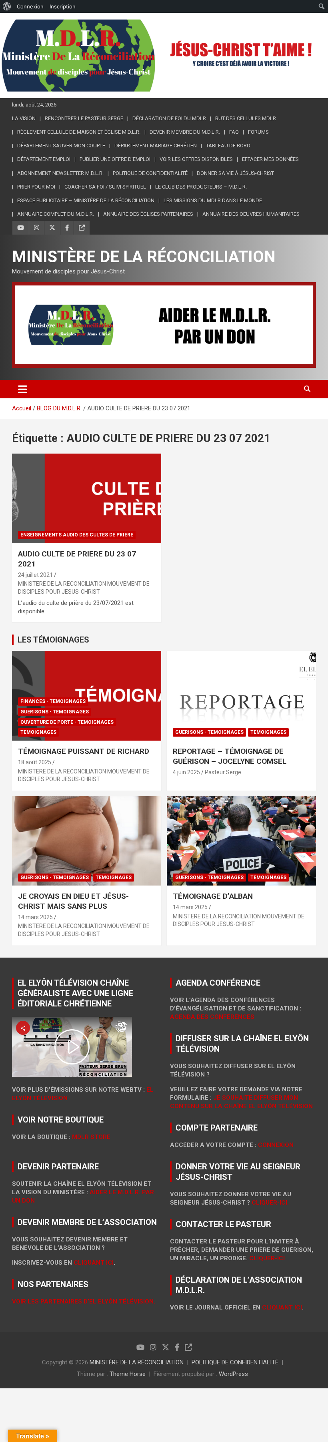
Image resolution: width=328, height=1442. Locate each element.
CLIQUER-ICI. (270, 1202)
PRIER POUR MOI (36, 187)
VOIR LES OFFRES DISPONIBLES (196, 159)
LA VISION (24, 118)
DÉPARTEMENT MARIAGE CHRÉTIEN (155, 146)
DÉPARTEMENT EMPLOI (43, 159)
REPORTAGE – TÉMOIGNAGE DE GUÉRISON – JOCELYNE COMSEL (229, 756)
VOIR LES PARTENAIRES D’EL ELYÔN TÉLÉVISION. (83, 1301)
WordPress (233, 1374)
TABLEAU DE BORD (228, 146)
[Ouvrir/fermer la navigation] (22, 389)
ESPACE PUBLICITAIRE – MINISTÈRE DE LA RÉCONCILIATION (85, 200)
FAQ (234, 132)
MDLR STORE (91, 1137)
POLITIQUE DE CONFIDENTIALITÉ (235, 1362)
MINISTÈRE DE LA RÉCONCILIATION (144, 256)
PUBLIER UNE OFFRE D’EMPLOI (115, 159)
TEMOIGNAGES (38, 732)
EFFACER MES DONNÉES (270, 159)
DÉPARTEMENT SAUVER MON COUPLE (61, 146)
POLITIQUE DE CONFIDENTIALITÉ (150, 173)
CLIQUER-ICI (267, 1258)
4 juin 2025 (186, 772)
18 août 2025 (34, 762)
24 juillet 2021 (35, 575)
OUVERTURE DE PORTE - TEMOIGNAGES (67, 722)
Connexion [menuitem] (30, 6)
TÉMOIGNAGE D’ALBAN (213, 896)
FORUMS (258, 132)
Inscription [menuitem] (63, 6)
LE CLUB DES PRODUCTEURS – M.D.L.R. (201, 187)
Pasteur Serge (223, 772)
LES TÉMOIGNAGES (53, 640)
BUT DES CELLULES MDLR (245, 118)
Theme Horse (128, 1374)
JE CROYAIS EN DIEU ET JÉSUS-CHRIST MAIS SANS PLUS (73, 901)
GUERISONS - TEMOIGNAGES (54, 712)
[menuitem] (7, 6)
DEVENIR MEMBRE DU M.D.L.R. (185, 132)
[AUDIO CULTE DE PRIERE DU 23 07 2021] (87, 499)
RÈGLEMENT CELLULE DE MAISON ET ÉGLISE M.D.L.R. (78, 132)
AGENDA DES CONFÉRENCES (212, 1016)
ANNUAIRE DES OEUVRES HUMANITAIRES (251, 214)
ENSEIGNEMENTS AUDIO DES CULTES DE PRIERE (76, 535)
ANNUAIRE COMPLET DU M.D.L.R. (55, 214)
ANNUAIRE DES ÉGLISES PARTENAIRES (148, 214)
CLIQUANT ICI (94, 1262)
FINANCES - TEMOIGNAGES (53, 701)
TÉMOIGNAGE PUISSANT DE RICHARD (83, 751)
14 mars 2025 (35, 917)
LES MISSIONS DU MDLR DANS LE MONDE (213, 200)
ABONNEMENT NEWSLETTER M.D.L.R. (60, 173)
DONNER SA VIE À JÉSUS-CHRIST (235, 173)
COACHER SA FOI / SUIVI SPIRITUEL (105, 187)
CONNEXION (276, 1145)
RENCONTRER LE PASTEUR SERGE (84, 118)
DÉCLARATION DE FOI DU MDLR (169, 118)
